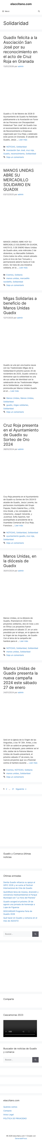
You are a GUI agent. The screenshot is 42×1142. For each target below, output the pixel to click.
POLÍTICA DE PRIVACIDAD (15, 1118)
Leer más (23, 140)
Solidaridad (21, 147)
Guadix (6, 154)
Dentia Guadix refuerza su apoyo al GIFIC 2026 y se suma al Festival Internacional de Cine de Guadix (19, 885)
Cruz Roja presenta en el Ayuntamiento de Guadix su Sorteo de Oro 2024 (21, 435)
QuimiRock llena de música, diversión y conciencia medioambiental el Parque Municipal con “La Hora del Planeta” (20, 895)
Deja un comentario (15, 157)
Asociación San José (15, 150)
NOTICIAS (10, 147)
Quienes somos (10, 1107)
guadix (9, 405)
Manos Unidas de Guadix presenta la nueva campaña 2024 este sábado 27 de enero (20, 678)
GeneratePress (21, 1138)
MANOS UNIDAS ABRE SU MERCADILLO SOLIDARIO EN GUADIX (18, 180)
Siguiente (21, 789)
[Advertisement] (21, 821)
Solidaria (19, 275)
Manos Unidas (12, 398)
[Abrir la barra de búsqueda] (39, 11)
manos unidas (12, 278)
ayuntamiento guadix (15, 536)
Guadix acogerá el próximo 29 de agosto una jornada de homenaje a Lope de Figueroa (19, 904)
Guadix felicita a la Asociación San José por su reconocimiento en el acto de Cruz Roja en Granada (20, 49)
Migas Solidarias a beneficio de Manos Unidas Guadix (20, 305)
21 (13, 789)
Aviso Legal (8, 1114)
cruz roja (30, 150)
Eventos (10, 275)
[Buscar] (35, 934)
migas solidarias (21, 405)
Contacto (7, 1111)
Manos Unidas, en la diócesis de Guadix (19, 561)
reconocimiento (18, 154)
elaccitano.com (21, 4)
